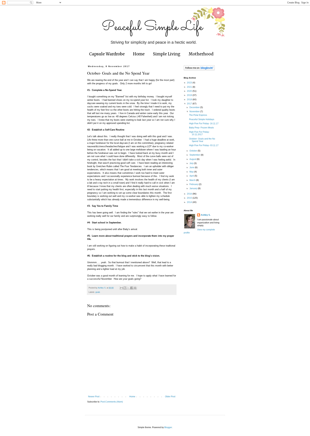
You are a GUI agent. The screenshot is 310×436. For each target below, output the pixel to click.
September (195, 155)
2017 (189, 103)
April (191, 176)
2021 (189, 87)
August (193, 159)
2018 (189, 99)
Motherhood (201, 53)
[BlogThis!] (125, 288)
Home (139, 53)
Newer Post (93, 396)
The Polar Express (198, 115)
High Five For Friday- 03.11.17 (204, 145)
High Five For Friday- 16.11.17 (204, 123)
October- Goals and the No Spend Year (202, 140)
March (192, 180)
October (193, 151)
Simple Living (166, 53)
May (191, 171)
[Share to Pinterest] (135, 288)
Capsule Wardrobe (107, 53)
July (191, 163)
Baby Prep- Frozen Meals (201, 127)
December (194, 107)
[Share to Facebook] (131, 288)
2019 (189, 95)
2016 (189, 194)
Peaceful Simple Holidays (201, 119)
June (192, 167)
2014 (189, 202)
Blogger (168, 427)
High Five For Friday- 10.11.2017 (199, 133)
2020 (189, 91)
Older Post (170, 396)
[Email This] (121, 288)
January (193, 188)
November (194, 111)
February (194, 184)
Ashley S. (205, 215)
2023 (189, 82)
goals (97, 292)
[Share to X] (128, 288)
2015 (189, 198)
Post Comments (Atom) (111, 402)
